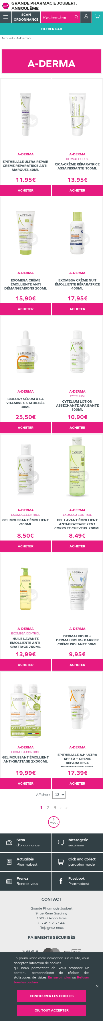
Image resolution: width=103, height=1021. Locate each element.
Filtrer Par (51, 29)
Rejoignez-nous (52, 928)
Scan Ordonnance (26, 17)
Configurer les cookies (52, 996)
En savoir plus (59, 977)
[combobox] (59, 17)
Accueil (7, 38)
